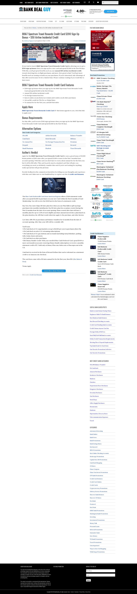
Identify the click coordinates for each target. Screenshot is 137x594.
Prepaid (25, 145)
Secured (73, 145)
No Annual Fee (28, 142)
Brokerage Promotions (97, 456)
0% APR (25, 135)
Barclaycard (93, 447)
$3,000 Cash (101, 99)
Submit (88, 580)
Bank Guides (93, 434)
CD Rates (92, 466)
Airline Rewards (51, 135)
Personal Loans (94, 526)
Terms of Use (87, 592)
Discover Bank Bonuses (97, 494)
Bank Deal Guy (35, 9)
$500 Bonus (101, 119)
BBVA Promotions (95, 450)
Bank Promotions (95, 440)
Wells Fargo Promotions (97, 552)
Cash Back (26, 139)
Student (48, 148)
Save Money (93, 536)
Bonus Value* (95, 294)
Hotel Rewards (50, 139)
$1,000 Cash (101, 171)
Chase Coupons (94, 469)
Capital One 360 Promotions (98, 459)
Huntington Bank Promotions (99, 514)
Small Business (28, 148)
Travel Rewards (75, 148)
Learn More (102, 243)
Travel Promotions (95, 542)
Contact (72, 592)
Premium (73, 142)
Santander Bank (95, 533)
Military (73, 139)
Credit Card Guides (96, 482)
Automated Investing (96, 431)
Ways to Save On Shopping (98, 548)
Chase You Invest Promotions (99, 472)
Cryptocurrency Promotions (98, 488)
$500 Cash (100, 129)
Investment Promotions (97, 520)
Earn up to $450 (102, 106)
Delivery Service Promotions (98, 491)
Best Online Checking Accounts (99, 453)
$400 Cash (100, 142)
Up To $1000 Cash (103, 137)
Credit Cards (94, 485)
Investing (93, 517)
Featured (93, 504)
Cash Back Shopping (96, 463)
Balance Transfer (76, 135)
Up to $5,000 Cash (103, 80)
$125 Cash (100, 158)
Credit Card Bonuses (36, 275)
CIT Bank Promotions (96, 475)
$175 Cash (100, 164)
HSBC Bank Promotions (97, 510)
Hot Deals (93, 507)
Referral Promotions (96, 529)
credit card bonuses (76, 174)
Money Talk (93, 523)
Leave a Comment (80, 41)
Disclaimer (77, 592)
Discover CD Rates (95, 498)
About (69, 592)
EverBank (93, 501)
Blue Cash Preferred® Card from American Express (43, 196)
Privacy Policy (82, 592)
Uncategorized (94, 545)
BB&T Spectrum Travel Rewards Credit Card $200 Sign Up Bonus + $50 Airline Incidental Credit (50, 35)
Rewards (48, 145)
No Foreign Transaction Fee (55, 142)
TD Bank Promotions (96, 539)
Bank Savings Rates (95, 444)
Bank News (93, 437)
